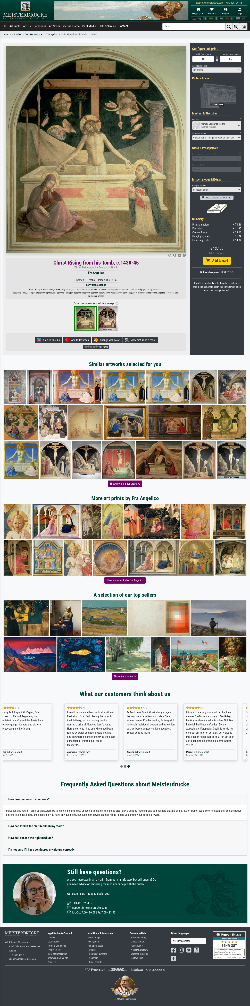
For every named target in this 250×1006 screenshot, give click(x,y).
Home (6, 34)
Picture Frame (71, 26)
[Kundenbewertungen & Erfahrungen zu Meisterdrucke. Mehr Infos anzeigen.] (229, 945)
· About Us (51, 962)
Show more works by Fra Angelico (125, 580)
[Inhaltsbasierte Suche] (236, 26)
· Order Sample (95, 962)
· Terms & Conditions (56, 945)
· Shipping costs (95, 945)
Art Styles (54, 26)
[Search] (228, 26)
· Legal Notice (53, 941)
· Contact (51, 937)
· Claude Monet (137, 941)
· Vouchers (93, 958)
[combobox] (216, 70)
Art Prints (14, 26)
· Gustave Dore (136, 958)
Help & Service (107, 26)
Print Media (89, 26)
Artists (27, 26)
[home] (5, 26)
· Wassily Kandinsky (139, 949)
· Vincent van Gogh (138, 937)
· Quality (92, 949)
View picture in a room (142, 340)
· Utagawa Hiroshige (139, 954)
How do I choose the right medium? (30, 838)
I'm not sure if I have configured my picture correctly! (41, 850)
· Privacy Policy (54, 949)
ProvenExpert (28, 752)
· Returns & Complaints (57, 958)
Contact (123, 26)
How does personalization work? (29, 799)
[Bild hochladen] (243, 26)
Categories (40, 26)
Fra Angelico (51, 34)
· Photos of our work (97, 954)
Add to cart (219, 261)
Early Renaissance (33, 34)
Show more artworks (125, 676)
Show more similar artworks (125, 483)
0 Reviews (103, 346)
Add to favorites (79, 340)
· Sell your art (94, 941)
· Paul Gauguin (136, 945)
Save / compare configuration (218, 197)
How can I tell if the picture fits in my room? (36, 826)
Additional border (199, 66)
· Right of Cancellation (57, 954)
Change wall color (109, 340)
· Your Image (94, 937)
